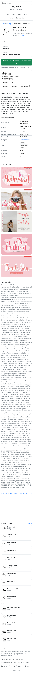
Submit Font (19, 9)
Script (25, 14)
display (22, 142)
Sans (13, 14)
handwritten (24, 145)
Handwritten (20, 18)
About (12, 9)
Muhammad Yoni (25, 140)
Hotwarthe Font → (26, 493)
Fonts (3, 24)
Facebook (19, 666)
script (22, 147)
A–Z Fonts (26, 663)
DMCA (20, 663)
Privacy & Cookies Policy (8, 663)
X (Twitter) (27, 666)
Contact (8, 659)
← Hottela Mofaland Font (9, 493)
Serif (7, 14)
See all (30, 523)
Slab (19, 14)
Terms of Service (18, 659)
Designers (4, 666)
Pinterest (12, 666)
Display (11, 18)
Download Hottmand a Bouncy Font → (17, 62)
